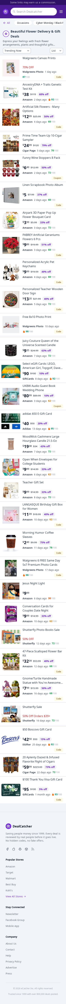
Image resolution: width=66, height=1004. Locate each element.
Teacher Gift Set (33, 482)
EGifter (27, 744)
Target (9, 872)
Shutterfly (29, 643)
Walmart (11, 878)
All (8, 22)
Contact (10, 949)
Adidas (27, 428)
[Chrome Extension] (26, 849)
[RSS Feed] (32, 849)
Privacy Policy (13, 961)
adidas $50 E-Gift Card (37, 414)
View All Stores (14, 896)
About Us (11, 943)
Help (8, 955)
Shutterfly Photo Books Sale (41, 630)
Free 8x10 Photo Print (37, 317)
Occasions (23, 22)
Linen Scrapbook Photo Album (43, 185)
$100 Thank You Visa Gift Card (42, 779)
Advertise (11, 967)
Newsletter (12, 914)
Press (9, 973)
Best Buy (11, 884)
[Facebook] (7, 849)
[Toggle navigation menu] (61, 12)
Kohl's (9, 890)
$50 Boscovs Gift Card (37, 729)
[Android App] (20, 849)
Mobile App (12, 926)
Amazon (28, 99)
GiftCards (28, 378)
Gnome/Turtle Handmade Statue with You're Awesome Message (42, 682)
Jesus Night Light (34, 583)
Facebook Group (15, 920)
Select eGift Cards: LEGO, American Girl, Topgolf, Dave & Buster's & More (43, 368)
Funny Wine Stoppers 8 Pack (41, 158)
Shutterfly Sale (32, 707)
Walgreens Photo (33, 71)
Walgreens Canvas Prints (39, 58)
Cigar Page (29, 150)
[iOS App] (13, 849)
